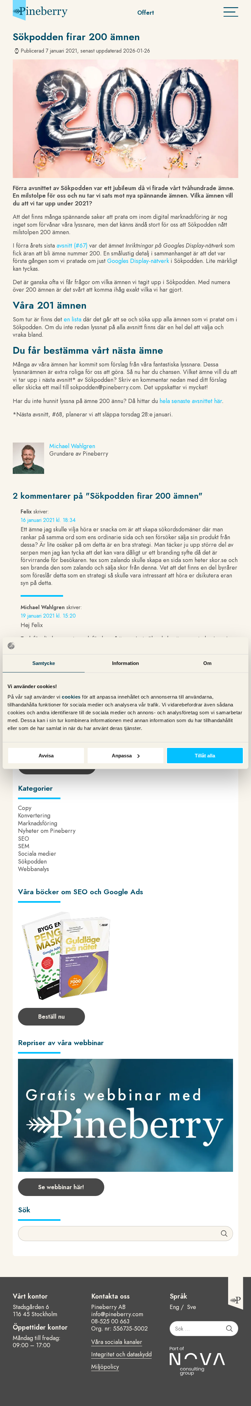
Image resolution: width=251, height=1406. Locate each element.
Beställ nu (51, 1016)
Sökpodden (32, 861)
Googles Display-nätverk (138, 261)
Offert (145, 12)
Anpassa (122, 755)
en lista (72, 319)
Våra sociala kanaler (116, 1342)
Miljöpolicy (105, 1367)
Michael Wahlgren (72, 446)
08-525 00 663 (110, 1321)
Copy (24, 808)
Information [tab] (125, 663)
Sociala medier (37, 853)
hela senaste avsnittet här (190, 401)
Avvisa (46, 755)
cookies (72, 696)
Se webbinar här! (61, 1187)
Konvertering (34, 815)
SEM (23, 846)
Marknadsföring (37, 823)
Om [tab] (207, 663)
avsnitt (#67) (72, 245)
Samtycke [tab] (43, 663)
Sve (191, 1307)
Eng (174, 1307)
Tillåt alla (205, 755)
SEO (23, 838)
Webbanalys (33, 869)
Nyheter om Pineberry (46, 831)
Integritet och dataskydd (121, 1355)
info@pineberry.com (117, 1314)
